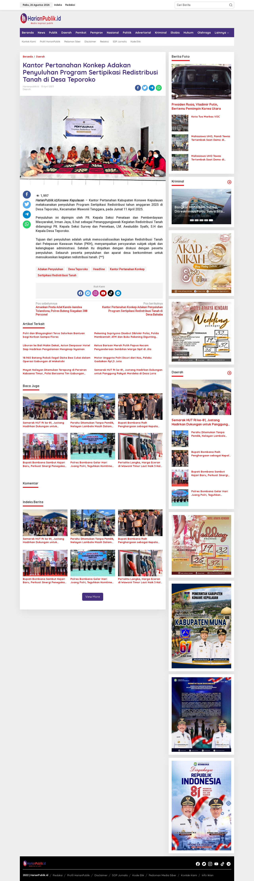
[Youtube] (103, 293)
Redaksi (58, 875)
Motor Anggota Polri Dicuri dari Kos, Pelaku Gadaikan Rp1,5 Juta (123, 359)
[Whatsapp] (159, 88)
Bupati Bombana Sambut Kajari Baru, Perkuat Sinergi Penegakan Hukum (44, 464)
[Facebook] (80, 293)
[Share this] (138, 88)
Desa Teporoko (78, 269)
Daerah (27, 89)
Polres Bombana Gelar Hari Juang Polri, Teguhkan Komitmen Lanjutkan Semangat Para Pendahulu (92, 464)
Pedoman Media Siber (162, 875)
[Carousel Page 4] (206, 220)
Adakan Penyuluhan (50, 269)
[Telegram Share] (152, 88)
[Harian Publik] (40, 18)
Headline (99, 269)
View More (92, 597)
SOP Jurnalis (120, 875)
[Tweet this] (145, 88)
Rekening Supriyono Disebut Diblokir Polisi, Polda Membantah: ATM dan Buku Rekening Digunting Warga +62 (126, 335)
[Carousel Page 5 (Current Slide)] (211, 220)
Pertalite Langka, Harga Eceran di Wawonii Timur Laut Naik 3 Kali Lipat (139, 464)
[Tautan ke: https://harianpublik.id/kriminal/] (229, 182)
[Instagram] (95, 293)
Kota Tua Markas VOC (205, 116)
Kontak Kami (189, 875)
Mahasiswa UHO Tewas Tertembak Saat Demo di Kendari (207, 157)
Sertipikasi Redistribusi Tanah (57, 275)
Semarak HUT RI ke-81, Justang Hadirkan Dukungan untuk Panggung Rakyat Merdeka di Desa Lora (128, 371)
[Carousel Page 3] (201, 220)
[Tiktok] (111, 293)
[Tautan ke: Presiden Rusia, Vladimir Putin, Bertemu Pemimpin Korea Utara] (201, 81)
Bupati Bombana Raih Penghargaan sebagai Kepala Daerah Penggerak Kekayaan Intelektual (138, 424)
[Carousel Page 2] (197, 220)
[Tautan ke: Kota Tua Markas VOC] (180, 122)
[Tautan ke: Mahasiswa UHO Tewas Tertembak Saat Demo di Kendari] (180, 162)
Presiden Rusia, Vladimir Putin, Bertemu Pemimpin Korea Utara (196, 106)
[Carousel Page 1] (192, 220)
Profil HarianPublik (78, 875)
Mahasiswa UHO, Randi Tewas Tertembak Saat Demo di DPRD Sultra (210, 138)
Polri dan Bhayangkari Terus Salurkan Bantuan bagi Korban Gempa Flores (54, 335)
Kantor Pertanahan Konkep (127, 269)
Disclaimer (100, 875)
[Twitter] (88, 293)
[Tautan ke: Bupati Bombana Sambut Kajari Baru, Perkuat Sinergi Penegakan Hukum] (180, 477)
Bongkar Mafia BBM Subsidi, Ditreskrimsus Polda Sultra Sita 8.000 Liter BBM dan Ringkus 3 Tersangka (199, 209)
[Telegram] (118, 293)
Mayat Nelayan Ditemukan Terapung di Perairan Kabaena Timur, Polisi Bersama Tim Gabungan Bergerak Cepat (55, 371)
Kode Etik (138, 875)
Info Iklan (207, 875)
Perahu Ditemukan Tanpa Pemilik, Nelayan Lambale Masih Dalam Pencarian (92, 424)
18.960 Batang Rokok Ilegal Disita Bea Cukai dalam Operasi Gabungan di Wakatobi (56, 359)
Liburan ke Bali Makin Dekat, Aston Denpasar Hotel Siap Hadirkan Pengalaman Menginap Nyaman (56, 347)
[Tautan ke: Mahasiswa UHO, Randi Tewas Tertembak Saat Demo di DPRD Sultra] (180, 142)
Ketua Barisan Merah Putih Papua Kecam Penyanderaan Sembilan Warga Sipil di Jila (122, 347)
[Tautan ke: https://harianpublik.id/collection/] (229, 373)
